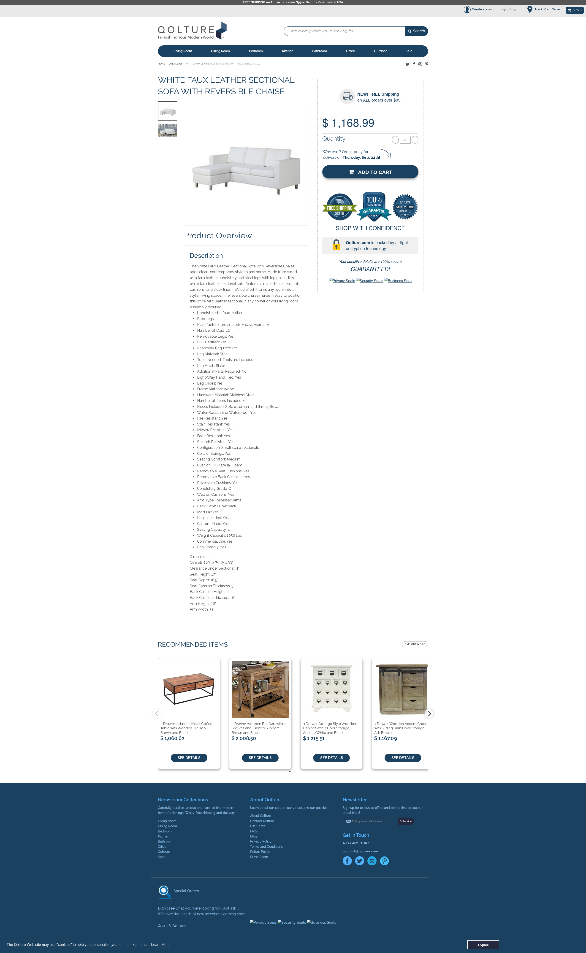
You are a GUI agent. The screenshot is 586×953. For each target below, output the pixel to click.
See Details (189, 758)
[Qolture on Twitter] (408, 64)
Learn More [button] (160, 945)
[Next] (429, 713)
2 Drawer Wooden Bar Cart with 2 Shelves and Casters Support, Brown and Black (259, 728)
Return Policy (260, 851)
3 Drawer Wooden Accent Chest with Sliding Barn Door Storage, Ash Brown (400, 728)
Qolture (179, 926)
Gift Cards (257, 826)
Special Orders (186, 891)
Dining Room (220, 51)
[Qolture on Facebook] (414, 64)
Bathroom (319, 51)
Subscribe (406, 821)
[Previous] (156, 713)
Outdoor (380, 51)
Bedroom (256, 51)
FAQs (254, 831)
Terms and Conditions (266, 846)
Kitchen (287, 51)
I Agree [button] (483, 945)
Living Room (183, 51)
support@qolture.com (360, 851)
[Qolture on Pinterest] (426, 64)
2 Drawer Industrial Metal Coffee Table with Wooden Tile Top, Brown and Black (186, 728)
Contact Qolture (262, 821)
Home (161, 63)
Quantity (334, 138)
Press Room (259, 857)
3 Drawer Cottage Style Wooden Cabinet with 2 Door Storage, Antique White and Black (329, 728)
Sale (409, 51)
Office (350, 51)
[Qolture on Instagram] (420, 64)
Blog (253, 836)
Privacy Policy (260, 841)
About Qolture (260, 816)
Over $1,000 (175, 63)
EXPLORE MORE (415, 644)
